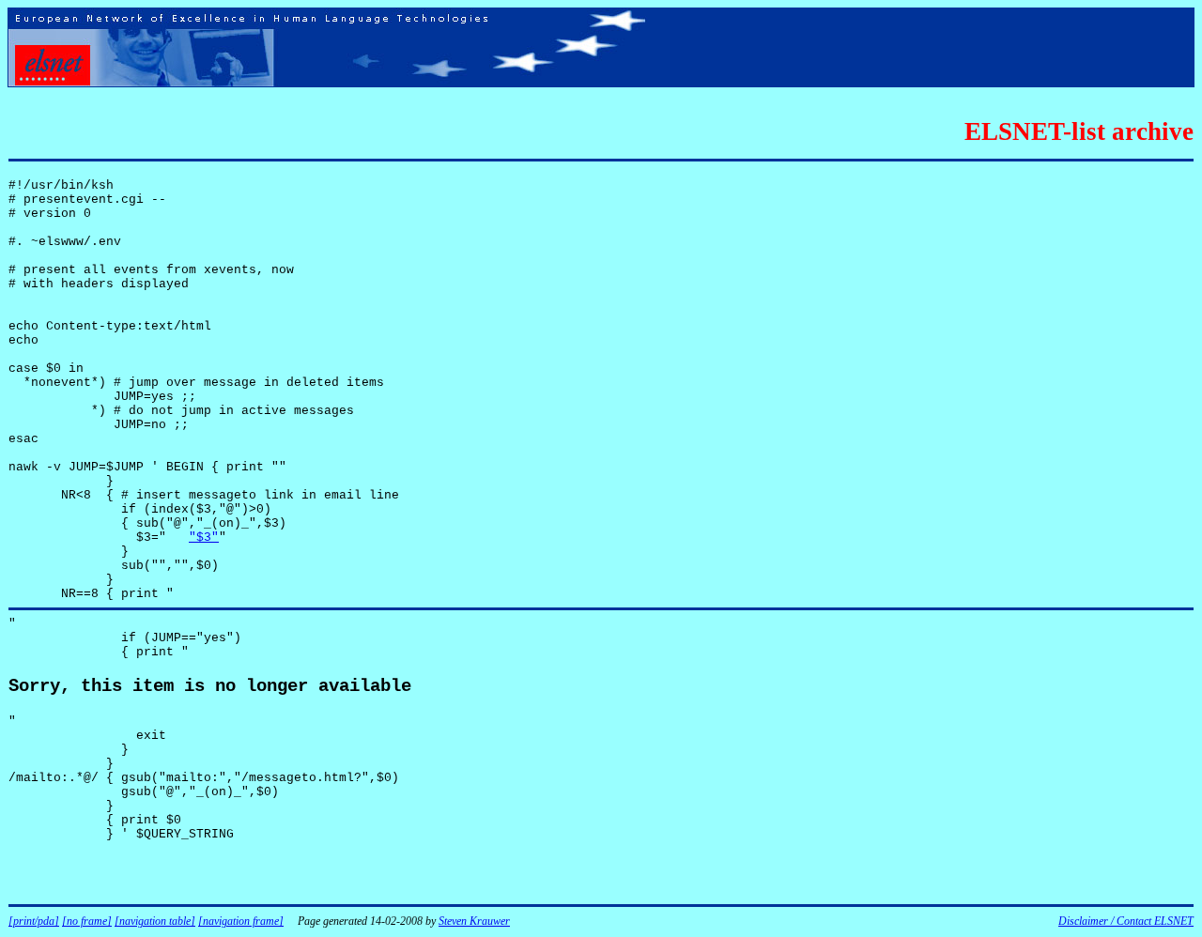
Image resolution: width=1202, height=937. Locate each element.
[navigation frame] (241, 921)
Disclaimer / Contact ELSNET (1126, 921)
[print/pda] (33, 921)
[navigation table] (155, 921)
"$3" (204, 537)
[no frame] (87, 921)
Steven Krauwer (474, 921)
